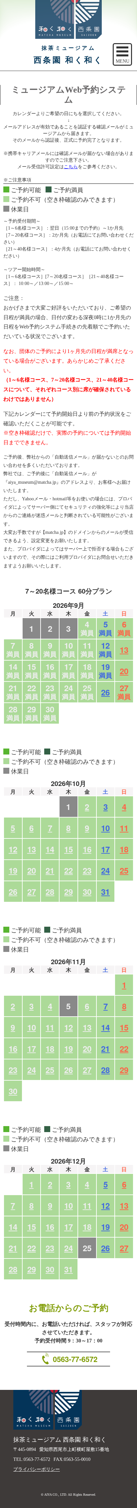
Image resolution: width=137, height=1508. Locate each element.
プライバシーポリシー (36, 1469)
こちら (71, 166)
